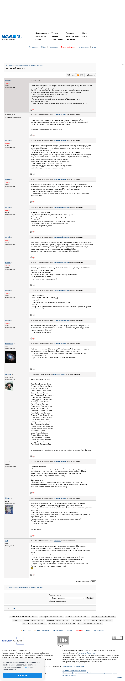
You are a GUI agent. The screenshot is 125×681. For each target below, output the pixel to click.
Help (87, 630)
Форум (38, 39)
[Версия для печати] (31, 110)
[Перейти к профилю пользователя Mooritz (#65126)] (9, 514)
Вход (94, 47)
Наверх (120, 677)
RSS (81, 75)
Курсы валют (57, 39)
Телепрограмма (72, 36)
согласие (26, 667)
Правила (79, 630)
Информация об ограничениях (73, 666)
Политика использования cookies (74, 671)
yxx (14, 608)
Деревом (91, 75)
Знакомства (41, 36)
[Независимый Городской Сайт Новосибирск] (12, 37)
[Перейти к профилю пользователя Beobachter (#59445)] (10, 362)
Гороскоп (70, 33)
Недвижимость (42, 33)
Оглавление (33, 47)
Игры (84, 33)
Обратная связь (98, 630)
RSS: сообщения (43, 630)
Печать (72, 75)
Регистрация (53, 47)
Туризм (55, 33)
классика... (57, 541)
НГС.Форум (9, 65)
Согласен (22, 675)
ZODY (84, 36)
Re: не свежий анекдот (61, 207)
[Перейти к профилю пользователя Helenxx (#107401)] (9, 390)
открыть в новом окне (58, 601)
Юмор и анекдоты (36, 65)
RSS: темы (27, 630)
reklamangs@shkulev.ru (87, 653)
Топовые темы (83, 47)
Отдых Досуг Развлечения (22, 65)
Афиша (55, 36)
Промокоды (71, 39)
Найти (43, 47)
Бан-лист (70, 630)
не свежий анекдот (60, 114)
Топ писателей (58, 630)
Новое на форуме (68, 47)
